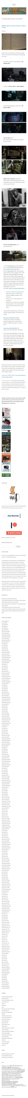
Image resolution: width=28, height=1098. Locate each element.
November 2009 (5, 969)
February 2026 (5, 631)
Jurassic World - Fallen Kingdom (11, 384)
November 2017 (5, 802)
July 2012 (3, 913)
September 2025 (5, 640)
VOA (16, 1085)
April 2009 (4, 979)
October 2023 (4, 680)
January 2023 (4, 695)
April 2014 (4, 877)
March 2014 (4, 879)
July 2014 (3, 872)
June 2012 (4, 915)
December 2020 (5, 738)
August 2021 (4, 725)
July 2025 (3, 643)
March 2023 (4, 692)
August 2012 (4, 911)
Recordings (5, 1077)
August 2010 (4, 953)
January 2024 (4, 674)
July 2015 (3, 851)
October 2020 (4, 742)
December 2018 (5, 780)
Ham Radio (14, 380)
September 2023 (5, 681)
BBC (11, 1065)
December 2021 (5, 718)
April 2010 (4, 960)
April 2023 (4, 690)
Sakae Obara (4, 1026)
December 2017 (5, 801)
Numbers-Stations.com (7, 1015)
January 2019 (4, 778)
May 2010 (4, 958)
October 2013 (4, 887)
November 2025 (5, 636)
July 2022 (3, 706)
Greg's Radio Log (5, 1010)
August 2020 (4, 745)
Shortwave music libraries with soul (9, 598)
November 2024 (5, 657)
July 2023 (3, 685)
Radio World (19, 1076)
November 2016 (5, 823)
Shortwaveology (5, 1036)
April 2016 (4, 835)
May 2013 (4, 896)
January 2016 (4, 841)
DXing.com (4, 1005)
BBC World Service (17, 1065)
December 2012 (5, 905)
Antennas (8, 1065)
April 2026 (4, 628)
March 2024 (4, 671)
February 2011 (5, 943)
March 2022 (4, 712)
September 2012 (5, 910)
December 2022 (5, 697)
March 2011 (4, 941)
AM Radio (4, 1065)
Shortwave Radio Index (7, 1034)
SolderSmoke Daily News (7, 1038)
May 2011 (4, 937)
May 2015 (4, 854)
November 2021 (5, 719)
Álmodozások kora (11, 266)
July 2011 (3, 934)
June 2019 (4, 770)
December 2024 (5, 655)
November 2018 (5, 782)
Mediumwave (5, 1073)
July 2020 (3, 747)
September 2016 (5, 827)
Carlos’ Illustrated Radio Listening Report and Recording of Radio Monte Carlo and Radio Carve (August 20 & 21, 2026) (13, 610)
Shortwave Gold (15, 1079)
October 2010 (4, 950)
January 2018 (4, 799)
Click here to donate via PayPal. (15, 507)
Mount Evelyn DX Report (7, 1012)
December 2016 (5, 821)
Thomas (7, 389)
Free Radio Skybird (6, 1071)
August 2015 (4, 849)
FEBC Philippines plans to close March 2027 (11, 607)
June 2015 (4, 853)
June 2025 (4, 645)
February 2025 (5, 652)
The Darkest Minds (19, 385)
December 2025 (5, 635)
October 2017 (4, 804)
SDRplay (13, 1077)
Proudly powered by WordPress (8, 1095)
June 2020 (4, 749)
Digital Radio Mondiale (16, 1068)
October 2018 (4, 783)
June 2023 (4, 686)
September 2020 (5, 744)
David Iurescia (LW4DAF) (7, 1068)
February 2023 (5, 693)
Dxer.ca (3, 1003)
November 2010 (5, 948)
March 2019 (4, 775)
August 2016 (4, 828)
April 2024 (4, 669)
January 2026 (4, 633)
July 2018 (3, 789)
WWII (16, 1087)
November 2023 (5, 678)
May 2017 (4, 813)
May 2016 (4, 834)
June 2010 (4, 956)
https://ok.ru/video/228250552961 (16, 288)
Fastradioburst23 (19, 1069)
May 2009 (4, 977)
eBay (12, 1069)
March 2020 (4, 754)
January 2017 (4, 820)
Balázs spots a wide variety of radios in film (14, 26)
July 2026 (3, 622)
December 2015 (5, 842)
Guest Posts (14, 1071)
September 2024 (5, 661)
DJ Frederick (5, 1069)
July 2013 (3, 892)
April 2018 (4, 794)
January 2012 (4, 924)
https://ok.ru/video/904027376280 (11, 317)
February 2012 (5, 922)
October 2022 (4, 700)
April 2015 (4, 856)
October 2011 (4, 929)
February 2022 (5, 714)
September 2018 (5, 785)
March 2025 (4, 650)
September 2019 (5, 764)
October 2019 (4, 763)
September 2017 (5, 806)
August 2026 (4, 621)
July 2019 (3, 768)
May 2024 (4, 667)
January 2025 (4, 654)
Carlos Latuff (6, 1067)
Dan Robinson (15, 1067)
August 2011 (4, 932)
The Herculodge (5, 1043)
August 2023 (4, 683)
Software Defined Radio (9, 1084)
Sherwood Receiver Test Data (8, 1027)
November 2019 (5, 761)
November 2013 (5, 886)
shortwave (19, 1077)
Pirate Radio (5, 1075)
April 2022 (4, 711)
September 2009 (5, 972)
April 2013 (4, 898)
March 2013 (4, 899)
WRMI (13, 1087)
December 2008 (5, 986)
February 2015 (5, 860)
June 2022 (4, 707)
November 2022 (5, 699)
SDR (10, 1077)
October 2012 (4, 908)
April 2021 (4, 731)
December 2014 (5, 863)
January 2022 (4, 716)
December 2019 (5, 759)
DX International (5, 1001)
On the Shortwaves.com (7, 1017)
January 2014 (4, 882)
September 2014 (5, 868)
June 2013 (4, 894)
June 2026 (4, 624)
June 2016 (4, 832)
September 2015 (5, 847)
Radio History (18, 1074)
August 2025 (4, 641)
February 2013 (5, 901)
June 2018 (4, 790)
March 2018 (4, 796)
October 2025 (4, 638)
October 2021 (4, 721)
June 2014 (4, 873)
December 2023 (5, 676)
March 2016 (4, 837)
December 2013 (5, 884)
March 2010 (4, 962)
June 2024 (4, 666)
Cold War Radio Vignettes (7, 996)
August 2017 (4, 808)
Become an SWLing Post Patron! (8, 537)
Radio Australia (12, 1074)
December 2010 (5, 946)
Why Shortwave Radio (6, 1087)
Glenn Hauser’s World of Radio (8, 1008)
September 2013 (5, 889)
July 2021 (3, 726)
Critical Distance (5, 998)
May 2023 (4, 688)
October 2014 (4, 866)
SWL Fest (4, 1040)
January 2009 (4, 984)
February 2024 (5, 673)
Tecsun (4, 1085)
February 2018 (5, 797)
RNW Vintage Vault (6, 1024)
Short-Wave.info (5, 1029)
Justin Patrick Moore (17, 1072)
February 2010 (5, 963)
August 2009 (4, 974)
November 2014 (5, 865)
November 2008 (5, 988)
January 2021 (4, 737)
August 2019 (4, 766)
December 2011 (5, 925)
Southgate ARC (19, 1084)
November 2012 (5, 906)
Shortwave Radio (5, 382)
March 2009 (4, 981)
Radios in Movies (10, 385)
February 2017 (5, 818)
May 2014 (4, 875)
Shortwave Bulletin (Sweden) (8, 1031)
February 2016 (5, 839)
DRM (10, 1069)
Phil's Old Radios (5, 1020)
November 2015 (5, 844)
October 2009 (4, 970)
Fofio (3, 1007)
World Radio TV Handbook (7, 1057)
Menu (14, 4)
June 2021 (4, 728)
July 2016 (3, 830)
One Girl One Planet (6, 1019)
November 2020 (5, 740)
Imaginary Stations (7, 1072)
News (18, 380)
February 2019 (5, 776)
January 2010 (4, 965)
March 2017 (4, 816)
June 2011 (4, 936)
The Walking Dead (10, 387)
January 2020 (4, 757)
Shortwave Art (6, 1079)
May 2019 (4, 771)
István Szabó (10, 271)
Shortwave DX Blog (6, 1033)
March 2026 (4, 629)
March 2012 (4, 920)
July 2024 (3, 664)
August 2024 (4, 662)
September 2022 (5, 702)
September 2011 (5, 931)
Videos (7, 1085)
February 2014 (5, 880)
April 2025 (4, 648)
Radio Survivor (5, 1022)
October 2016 (4, 825)
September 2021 (5, 723)
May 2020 (4, 751)
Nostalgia (22, 380)
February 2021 (5, 735)
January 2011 (4, 944)
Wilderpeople (17, 387)
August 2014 (4, 870)
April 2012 (4, 918)
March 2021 (4, 733)
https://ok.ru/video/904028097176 (11, 328)
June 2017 (4, 811)
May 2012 (4, 917)
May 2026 (4, 626)
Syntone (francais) (5, 1041)
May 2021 (4, 730)
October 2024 (4, 659)
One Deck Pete (16, 1073)
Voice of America (22, 1085)
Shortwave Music (6, 1080)
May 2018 (4, 792)
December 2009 (5, 967)
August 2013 (4, 891)
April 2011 (4, 939)
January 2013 (4, 903)
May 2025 (4, 647)
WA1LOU (4, 1045)
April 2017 (4, 815)
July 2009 (3, 975)
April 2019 (4, 773)
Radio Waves (13, 1076)
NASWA (3, 1014)
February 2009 (5, 982)
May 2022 (4, 709)
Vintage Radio (12, 1085)
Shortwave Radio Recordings (9, 1083)
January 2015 (4, 861)
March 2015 (4, 858)
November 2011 (5, 927)
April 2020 (4, 752)
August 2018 (4, 787)
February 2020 (5, 756)
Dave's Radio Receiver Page (7, 1000)
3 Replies (3, 31)
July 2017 (3, 809)
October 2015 (4, 846)
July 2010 (3, 955)
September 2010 (5, 951)
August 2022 (4, 704)
